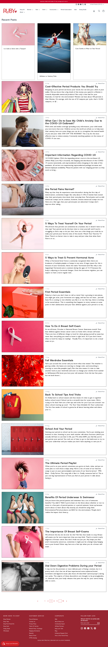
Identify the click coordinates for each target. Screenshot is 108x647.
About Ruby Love (59, 621)
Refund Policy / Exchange (35, 628)
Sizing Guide (82, 9)
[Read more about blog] (23, 97)
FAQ (56, 619)
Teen (37, 9)
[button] (100, 83)
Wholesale (6, 631)
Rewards (31, 633)
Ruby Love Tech (59, 628)
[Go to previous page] (39, 601)
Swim (44, 9)
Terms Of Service (33, 626)
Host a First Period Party (61, 635)
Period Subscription (66, 9)
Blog (56, 631)
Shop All (22, 9)
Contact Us (32, 621)
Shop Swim (6, 626)
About (22, 12)
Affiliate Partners (59, 626)
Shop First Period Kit (8, 624)
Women (29, 9)
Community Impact (60, 624)
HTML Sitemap (33, 638)
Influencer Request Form (61, 633)
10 (63, 601)
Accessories (53, 9)
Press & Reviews (33, 619)
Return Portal (32, 635)
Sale (75, 9)
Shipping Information (34, 631)
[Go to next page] (68, 601)
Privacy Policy (32, 624)
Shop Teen (6, 621)
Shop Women (6, 619)
